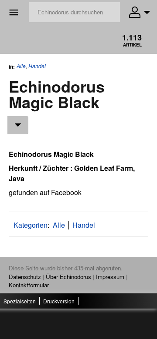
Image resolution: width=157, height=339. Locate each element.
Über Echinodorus (68, 277)
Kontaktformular (29, 285)
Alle (21, 66)
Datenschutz (25, 277)
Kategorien (31, 225)
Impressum (110, 277)
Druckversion (59, 301)
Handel (37, 66)
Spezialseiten (19, 301)
